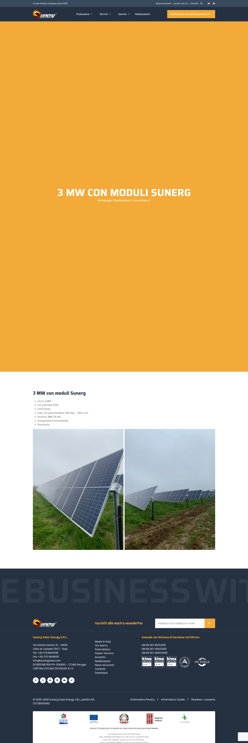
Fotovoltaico (141, 200)
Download (101, 673)
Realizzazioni (142, 14)
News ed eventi (163, 3)
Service (122, 14)
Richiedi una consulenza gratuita (188, 14)
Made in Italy (103, 641)
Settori (104, 14)
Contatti (194, 3)
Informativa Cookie (173, 699)
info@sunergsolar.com (47, 660)
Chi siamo (101, 645)
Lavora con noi (180, 3)
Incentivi (100, 657)
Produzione (82, 14)
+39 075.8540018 (48, 653)
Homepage (104, 200)
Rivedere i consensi (203, 699)
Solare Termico (104, 653)
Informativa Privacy (142, 699)
